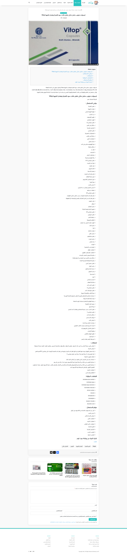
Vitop (94, 446)
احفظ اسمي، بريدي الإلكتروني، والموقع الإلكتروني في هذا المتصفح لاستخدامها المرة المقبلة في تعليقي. (78, 516)
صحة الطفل (59, 2)
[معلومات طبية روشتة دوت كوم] (93, 3)
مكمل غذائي (64, 446)
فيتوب (95, 441)
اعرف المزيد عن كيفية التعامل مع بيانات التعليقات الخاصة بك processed (63, 522)
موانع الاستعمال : (87, 80)
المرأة (65, 2)
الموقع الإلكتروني (59, 510)
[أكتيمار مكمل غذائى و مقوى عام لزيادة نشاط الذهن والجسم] (89, 468)
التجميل (54, 2)
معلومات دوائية (77, 2)
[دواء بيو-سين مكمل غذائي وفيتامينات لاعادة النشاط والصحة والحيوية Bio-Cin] (72, 468)
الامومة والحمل (39, 2)
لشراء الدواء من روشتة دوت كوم (83, 82)
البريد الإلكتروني (94, 510)
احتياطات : (89, 76)
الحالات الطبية (70, 2)
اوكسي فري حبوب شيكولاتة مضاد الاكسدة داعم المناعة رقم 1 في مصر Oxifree (56, 474)
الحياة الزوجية (72, 544)
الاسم (96, 505)
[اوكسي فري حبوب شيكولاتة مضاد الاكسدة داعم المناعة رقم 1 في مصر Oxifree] (55, 467)
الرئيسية (83, 2)
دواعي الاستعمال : (87, 74)
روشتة (98, 538)
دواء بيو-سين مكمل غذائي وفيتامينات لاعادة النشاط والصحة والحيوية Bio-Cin (72, 476)
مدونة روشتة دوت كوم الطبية (93, 540)
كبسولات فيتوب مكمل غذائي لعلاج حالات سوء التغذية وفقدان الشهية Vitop (72, 71)
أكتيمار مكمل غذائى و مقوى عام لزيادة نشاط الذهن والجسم (90, 476)
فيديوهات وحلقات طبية (94, 542)
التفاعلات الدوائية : (87, 78)
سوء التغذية (87, 446)
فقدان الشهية (79, 446)
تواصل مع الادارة (96, 546)
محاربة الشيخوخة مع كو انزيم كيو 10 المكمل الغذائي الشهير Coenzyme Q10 (38, 473)
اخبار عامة (73, 538)
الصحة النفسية (72, 542)
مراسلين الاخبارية (72, 546)
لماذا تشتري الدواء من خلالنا (94, 544)
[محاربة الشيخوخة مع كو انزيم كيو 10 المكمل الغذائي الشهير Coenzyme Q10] (37, 467)
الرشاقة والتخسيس (47, 2)
